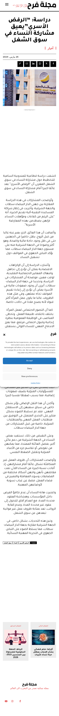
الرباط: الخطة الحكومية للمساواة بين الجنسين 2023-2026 (15, 653)
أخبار (50, 48)
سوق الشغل (7, 543)
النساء (15, 543)
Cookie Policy (35, 383)
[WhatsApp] (40, 64)
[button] (4, 334)
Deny (29, 369)
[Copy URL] (20, 64)
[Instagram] (12, 702)
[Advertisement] (29, 140)
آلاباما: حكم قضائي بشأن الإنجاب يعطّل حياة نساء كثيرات (43, 652)
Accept (29, 361)
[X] (47, 64)
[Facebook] (53, 64)
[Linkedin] (33, 64)
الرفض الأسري (24, 543)
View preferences (29, 377)
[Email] (27, 64)
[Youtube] (6, 702)
